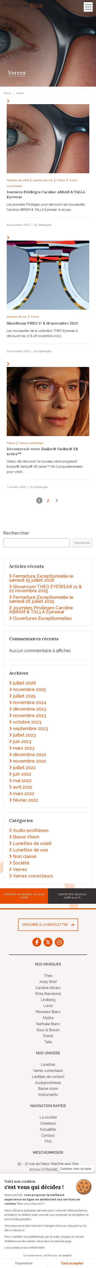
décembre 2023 (29, 709)
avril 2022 (22, 787)
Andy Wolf (48, 982)
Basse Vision (26, 837)
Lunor (48, 1006)
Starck (48, 1036)
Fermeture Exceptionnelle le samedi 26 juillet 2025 (41, 599)
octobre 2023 (27, 722)
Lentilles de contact (48, 1077)
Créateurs (48, 1123)
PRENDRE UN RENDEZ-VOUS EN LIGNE (24, 896)
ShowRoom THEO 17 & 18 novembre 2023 (42, 323)
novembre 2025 (29, 689)
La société (48, 1117)
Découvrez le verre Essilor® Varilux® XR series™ (42, 451)
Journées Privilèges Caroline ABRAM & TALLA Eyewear (46, 194)
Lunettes (48, 1064)
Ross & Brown (48, 1030)
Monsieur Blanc (48, 1012)
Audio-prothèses (31, 830)
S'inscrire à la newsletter (45, 924)
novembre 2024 (29, 702)
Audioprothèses (48, 1082)
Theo (48, 976)
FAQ (48, 1141)
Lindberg (48, 1000)
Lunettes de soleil (18, 180)
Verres (61, 180)
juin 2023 (22, 741)
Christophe (45, 224)
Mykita (48, 1018)
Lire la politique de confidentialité (24, 1247)
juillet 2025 (24, 696)
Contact (48, 1135)
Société (21, 863)
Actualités (48, 1129)
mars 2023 (23, 748)
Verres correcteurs (31, 443)
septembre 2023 (30, 728)
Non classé (24, 856)
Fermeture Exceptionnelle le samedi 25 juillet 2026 (41, 578)
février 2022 (25, 800)
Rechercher (16, 533)
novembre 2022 (29, 761)
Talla (48, 1042)
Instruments (48, 1094)
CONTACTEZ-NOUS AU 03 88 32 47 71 (72, 896)
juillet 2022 (24, 767)
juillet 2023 (24, 735)
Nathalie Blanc (48, 1024)
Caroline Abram (48, 987)
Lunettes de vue (43, 180)
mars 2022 (23, 793)
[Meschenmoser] (22, 8)
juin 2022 (22, 774)
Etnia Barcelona (48, 994)
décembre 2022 (29, 754)
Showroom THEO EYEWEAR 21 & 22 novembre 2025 (45, 588)
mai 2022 (22, 780)
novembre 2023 (29, 715)
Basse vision (48, 1088)
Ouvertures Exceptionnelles (42, 618)
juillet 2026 (24, 683)
